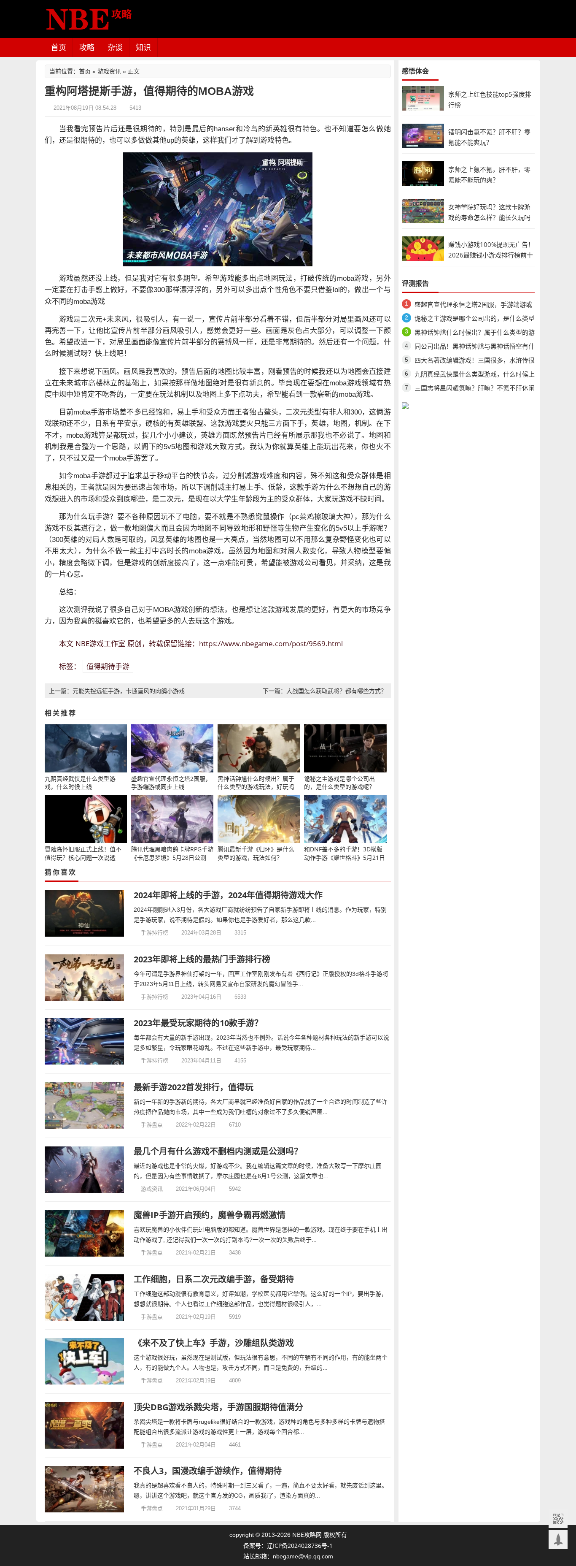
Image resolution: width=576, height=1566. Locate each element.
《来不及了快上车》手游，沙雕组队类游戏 (214, 1343)
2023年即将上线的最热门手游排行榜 (202, 959)
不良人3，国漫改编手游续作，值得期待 (208, 1471)
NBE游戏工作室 (100, 643)
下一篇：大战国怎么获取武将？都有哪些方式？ (325, 691)
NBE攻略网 (307, 1535)
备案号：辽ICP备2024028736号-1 (288, 1546)
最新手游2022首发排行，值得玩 (193, 1087)
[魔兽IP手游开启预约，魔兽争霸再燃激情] (84, 1233)
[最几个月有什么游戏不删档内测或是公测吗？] (84, 1169)
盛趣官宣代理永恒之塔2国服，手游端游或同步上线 (473, 306)
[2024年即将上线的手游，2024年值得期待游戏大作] (84, 913)
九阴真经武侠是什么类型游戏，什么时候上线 (475, 375)
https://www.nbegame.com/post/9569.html (271, 643)
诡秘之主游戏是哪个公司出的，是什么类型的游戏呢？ (475, 319)
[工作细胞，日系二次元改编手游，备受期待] (84, 1297)
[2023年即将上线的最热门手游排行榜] (84, 977)
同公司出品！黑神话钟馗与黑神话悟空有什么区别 (475, 347)
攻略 (86, 47)
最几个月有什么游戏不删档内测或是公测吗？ (218, 1151)
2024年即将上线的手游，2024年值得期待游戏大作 (228, 895)
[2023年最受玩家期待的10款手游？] (84, 1041)
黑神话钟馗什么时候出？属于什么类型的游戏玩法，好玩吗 (475, 333)
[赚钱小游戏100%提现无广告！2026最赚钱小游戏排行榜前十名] (423, 248)
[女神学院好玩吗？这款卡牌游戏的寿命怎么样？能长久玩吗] (423, 210)
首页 (58, 47)
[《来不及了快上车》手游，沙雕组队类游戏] (84, 1361)
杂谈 (115, 47)
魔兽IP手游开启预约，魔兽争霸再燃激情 (209, 1215)
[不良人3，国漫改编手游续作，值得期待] (84, 1489)
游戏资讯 (109, 71)
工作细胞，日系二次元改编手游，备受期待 (214, 1279)
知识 (143, 47)
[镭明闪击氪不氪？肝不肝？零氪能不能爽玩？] (423, 135)
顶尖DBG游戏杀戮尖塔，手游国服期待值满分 (218, 1407)
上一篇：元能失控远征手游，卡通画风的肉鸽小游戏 (117, 691)
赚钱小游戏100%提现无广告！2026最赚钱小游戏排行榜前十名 (491, 255)
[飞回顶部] (558, 1539)
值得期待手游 (107, 666)
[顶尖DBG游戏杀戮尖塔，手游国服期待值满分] (84, 1425)
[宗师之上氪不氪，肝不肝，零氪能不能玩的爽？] (423, 173)
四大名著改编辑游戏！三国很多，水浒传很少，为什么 (475, 361)
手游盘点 (152, 1124)
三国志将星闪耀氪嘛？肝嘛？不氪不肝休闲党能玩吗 (475, 389)
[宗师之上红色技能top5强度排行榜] (423, 98)
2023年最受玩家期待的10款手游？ (198, 1023)
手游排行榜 (154, 932)
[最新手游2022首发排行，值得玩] (84, 1105)
